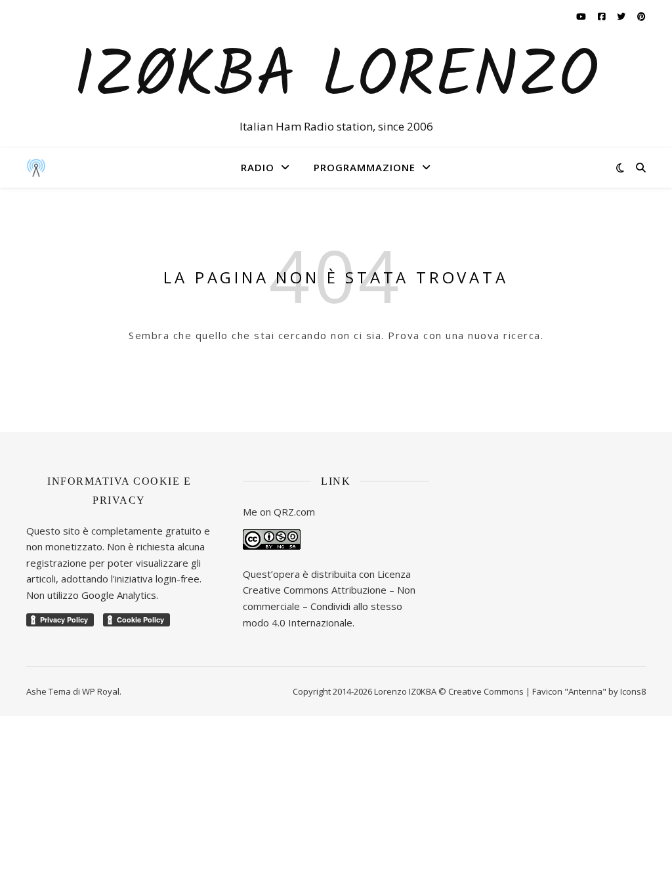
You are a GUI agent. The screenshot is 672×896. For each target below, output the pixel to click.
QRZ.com (294, 511)
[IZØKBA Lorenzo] (36, 167)
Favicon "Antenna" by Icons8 (589, 691)
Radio (257, 167)
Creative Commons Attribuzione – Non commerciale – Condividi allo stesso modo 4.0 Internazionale (329, 605)
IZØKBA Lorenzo (336, 78)
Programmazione (364, 167)
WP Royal (100, 691)
